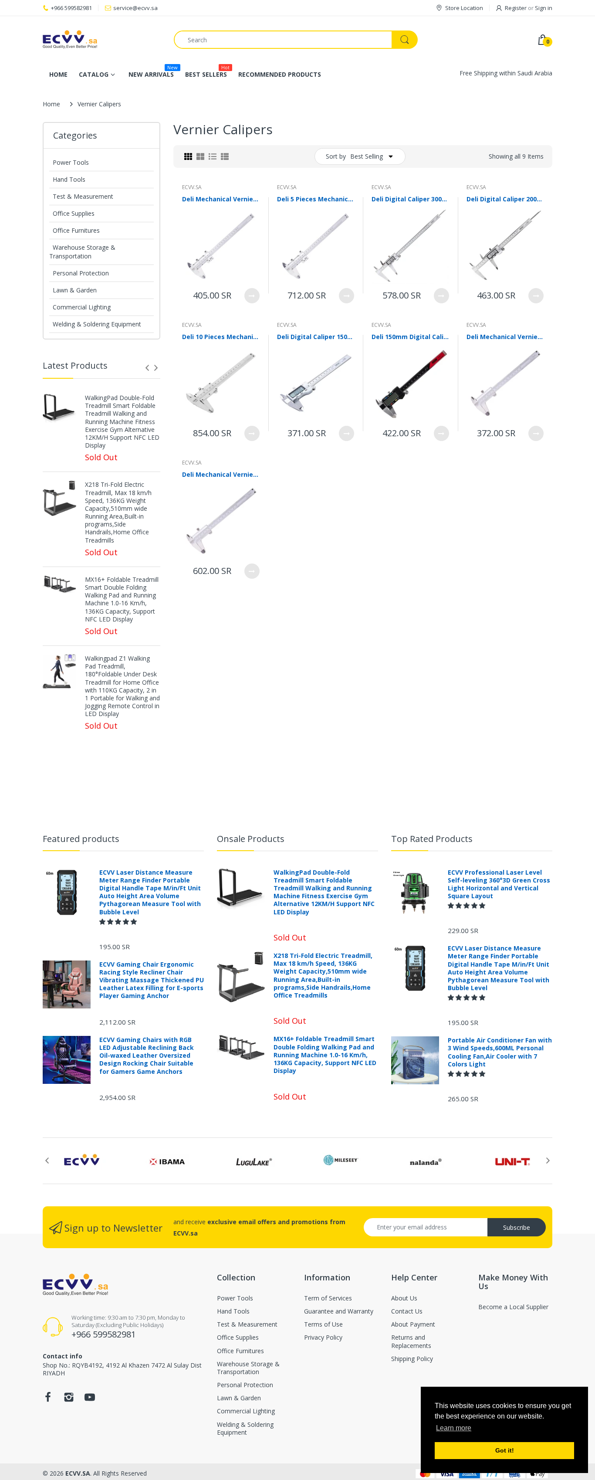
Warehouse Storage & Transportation (82, 251)
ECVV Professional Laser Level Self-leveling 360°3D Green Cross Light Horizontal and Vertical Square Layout (499, 884)
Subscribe (516, 1227)
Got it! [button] (504, 1450)
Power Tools (71, 162)
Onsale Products (250, 839)
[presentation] (147, 367)
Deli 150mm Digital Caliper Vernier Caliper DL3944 (410, 337)
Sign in (543, 8)
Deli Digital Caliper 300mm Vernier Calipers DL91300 (410, 199)
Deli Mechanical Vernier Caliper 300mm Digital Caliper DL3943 (221, 474)
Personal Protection (81, 273)
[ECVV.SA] (102, 39)
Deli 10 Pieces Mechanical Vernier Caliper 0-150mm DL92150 (221, 337)
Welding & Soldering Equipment (97, 324)
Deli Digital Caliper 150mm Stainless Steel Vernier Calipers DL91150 (316, 337)
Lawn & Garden (75, 290)
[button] (119, 921)
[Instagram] (69, 1399)
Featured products (81, 839)
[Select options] (252, 295)
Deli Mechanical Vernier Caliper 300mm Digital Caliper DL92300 (221, 199)
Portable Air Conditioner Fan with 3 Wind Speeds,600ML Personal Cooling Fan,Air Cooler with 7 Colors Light (500, 1052)
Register (516, 8)
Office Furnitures (76, 230)
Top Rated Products (432, 839)
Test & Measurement (83, 196)
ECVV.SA (192, 187)
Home (51, 104)
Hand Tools (69, 179)
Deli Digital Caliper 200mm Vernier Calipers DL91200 (505, 199)
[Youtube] (90, 1399)
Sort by (336, 156)
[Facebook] (48, 1399)
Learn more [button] (453, 1428)
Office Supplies (74, 213)
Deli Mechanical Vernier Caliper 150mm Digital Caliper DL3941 (505, 337)
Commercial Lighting (82, 307)
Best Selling (366, 156)
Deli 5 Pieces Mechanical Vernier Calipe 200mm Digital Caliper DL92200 (316, 199)
